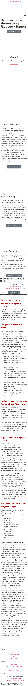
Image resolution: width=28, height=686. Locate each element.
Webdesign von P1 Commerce (9, 684)
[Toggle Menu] (25, 15)
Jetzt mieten (14, 64)
